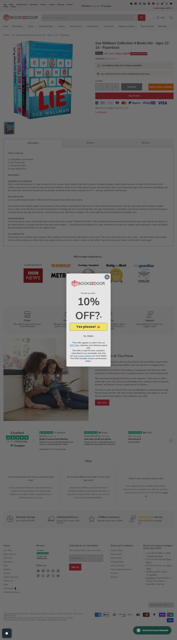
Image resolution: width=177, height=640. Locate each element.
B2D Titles (74, 345)
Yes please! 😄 (88, 326)
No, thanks (88, 336)
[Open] (6, 633)
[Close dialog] (107, 277)
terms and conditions (83, 356)
